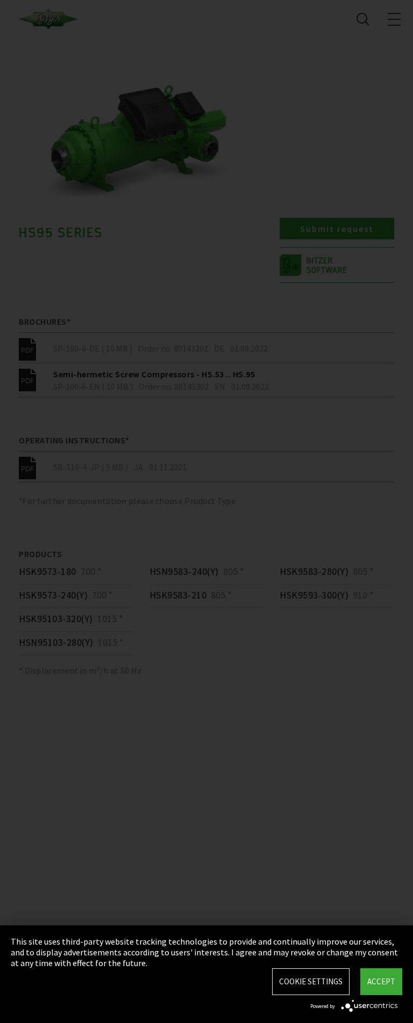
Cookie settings (311, 981)
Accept (381, 981)
